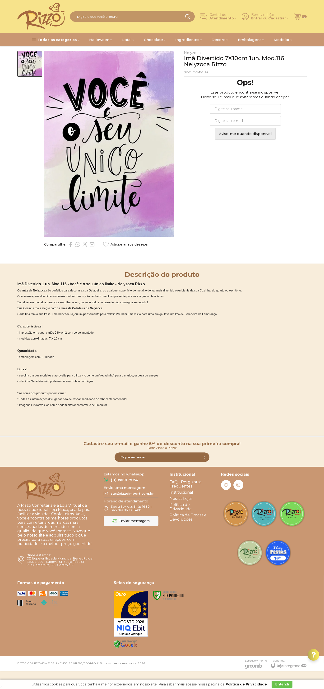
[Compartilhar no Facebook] (70, 244)
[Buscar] (187, 16)
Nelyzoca (192, 52)
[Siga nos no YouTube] (226, 485)
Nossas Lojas (181, 498)
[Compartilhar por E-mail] (92, 244)
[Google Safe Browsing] (125, 644)
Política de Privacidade (181, 506)
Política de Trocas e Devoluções (188, 517)
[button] (29, 64)
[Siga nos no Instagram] (238, 485)
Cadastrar (277, 18)
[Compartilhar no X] (85, 244)
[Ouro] (131, 614)
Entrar (256, 18)
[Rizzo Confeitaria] (41, 16)
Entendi (282, 684)
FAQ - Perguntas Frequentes (185, 484)
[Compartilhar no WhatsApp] (77, 244)
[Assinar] (204, 457)
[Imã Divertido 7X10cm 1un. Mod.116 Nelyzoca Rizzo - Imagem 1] (30, 63)
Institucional (181, 492)
